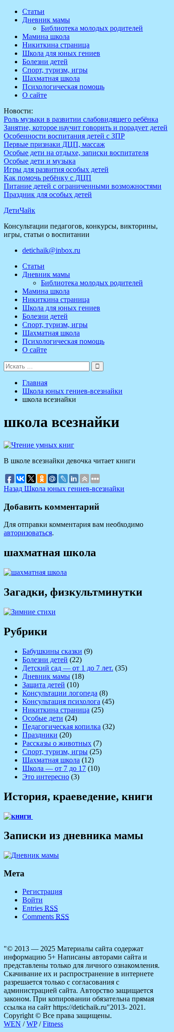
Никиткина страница (56, 45)
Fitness (53, 1024)
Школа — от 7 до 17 (54, 768)
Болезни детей (45, 62)
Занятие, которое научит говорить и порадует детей (86, 127)
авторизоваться (28, 533)
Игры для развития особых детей (56, 169)
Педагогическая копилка (61, 726)
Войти (32, 900)
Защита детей (43, 685)
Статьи (33, 11)
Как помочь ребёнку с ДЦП (47, 178)
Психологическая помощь (63, 87)
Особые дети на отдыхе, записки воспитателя (76, 153)
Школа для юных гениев (61, 53)
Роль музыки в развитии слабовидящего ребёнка (81, 119)
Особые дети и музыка (40, 161)
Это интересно (45, 777)
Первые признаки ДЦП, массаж (54, 144)
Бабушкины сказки (52, 651)
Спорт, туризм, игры (55, 70)
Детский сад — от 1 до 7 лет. (67, 668)
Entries (40, 908)
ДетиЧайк (19, 210)
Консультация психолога (61, 701)
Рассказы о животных (56, 743)
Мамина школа (46, 36)
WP (31, 1024)
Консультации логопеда (59, 693)
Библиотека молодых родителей (92, 28)
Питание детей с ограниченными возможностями (82, 186)
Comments (45, 916)
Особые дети (42, 718)
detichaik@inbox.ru (51, 250)
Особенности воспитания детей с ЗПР (64, 136)
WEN (12, 1024)
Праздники (40, 735)
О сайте (34, 95)
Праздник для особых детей (48, 194)
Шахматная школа (51, 78)
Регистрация (42, 891)
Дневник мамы (46, 20)
